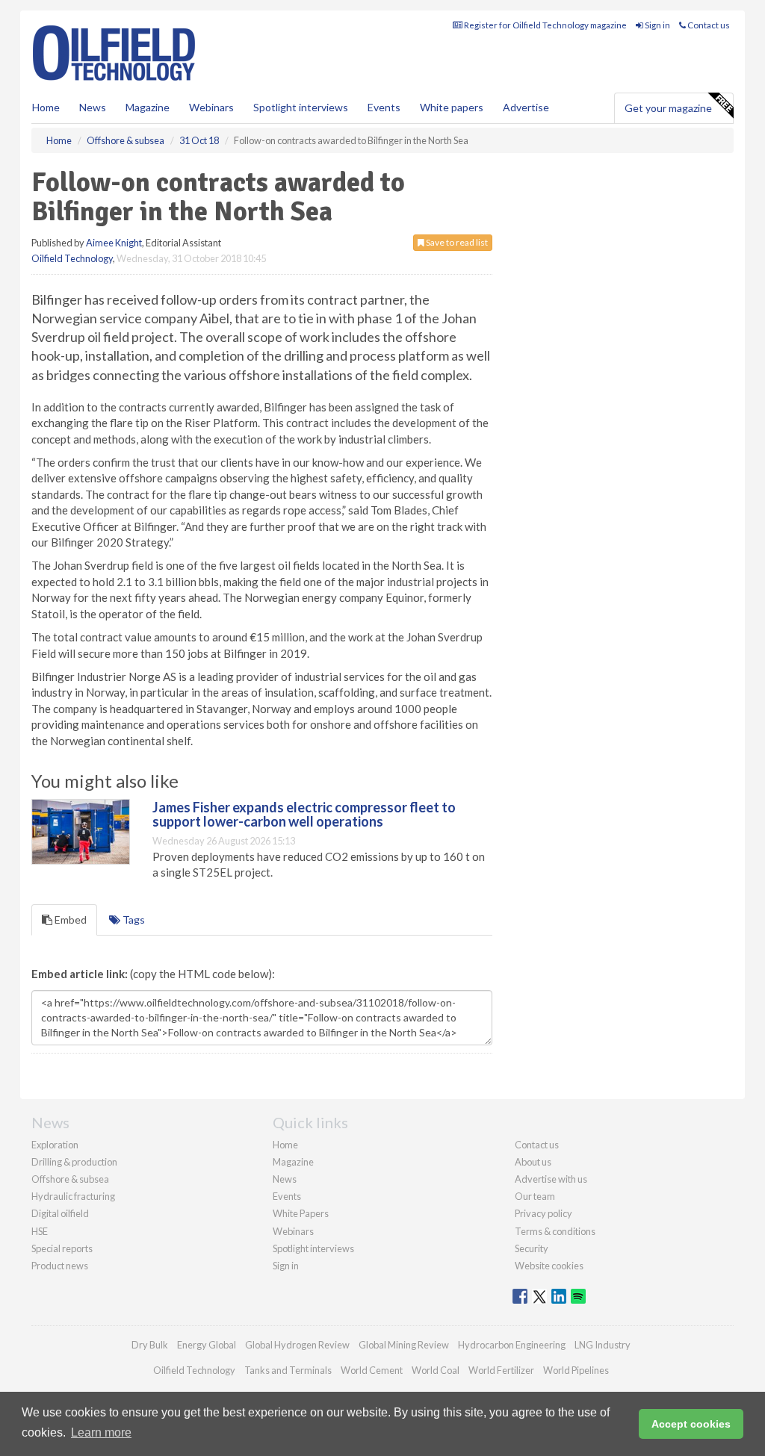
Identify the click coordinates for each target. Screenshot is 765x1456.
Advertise (526, 107)
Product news (59, 1266)
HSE (39, 1231)
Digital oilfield (60, 1213)
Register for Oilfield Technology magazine (544, 25)
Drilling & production (74, 1162)
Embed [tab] (69, 919)
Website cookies (549, 1266)
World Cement (372, 1370)
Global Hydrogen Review (297, 1345)
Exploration (54, 1145)
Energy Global (206, 1345)
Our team (535, 1196)
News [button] (92, 107)
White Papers (301, 1213)
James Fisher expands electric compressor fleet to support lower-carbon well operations (304, 814)
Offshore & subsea (70, 1179)
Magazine (148, 107)
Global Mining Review (404, 1345)
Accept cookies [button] (691, 1424)
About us (533, 1162)
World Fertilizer (501, 1370)
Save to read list (456, 242)
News (285, 1179)
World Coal (435, 1370)
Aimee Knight (114, 243)
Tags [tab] (132, 919)
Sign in (656, 25)
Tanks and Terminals (288, 1370)
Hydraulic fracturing (73, 1196)
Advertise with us (551, 1179)
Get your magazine (668, 108)
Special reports (62, 1248)
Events (384, 107)
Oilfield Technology (72, 258)
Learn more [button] (101, 1432)
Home (46, 107)
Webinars (211, 107)
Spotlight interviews (300, 107)
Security (531, 1248)
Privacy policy (543, 1213)
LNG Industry (602, 1345)
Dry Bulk (149, 1345)
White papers (451, 107)
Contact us (708, 25)
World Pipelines (576, 1370)
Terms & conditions (555, 1231)
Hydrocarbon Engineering (512, 1345)
